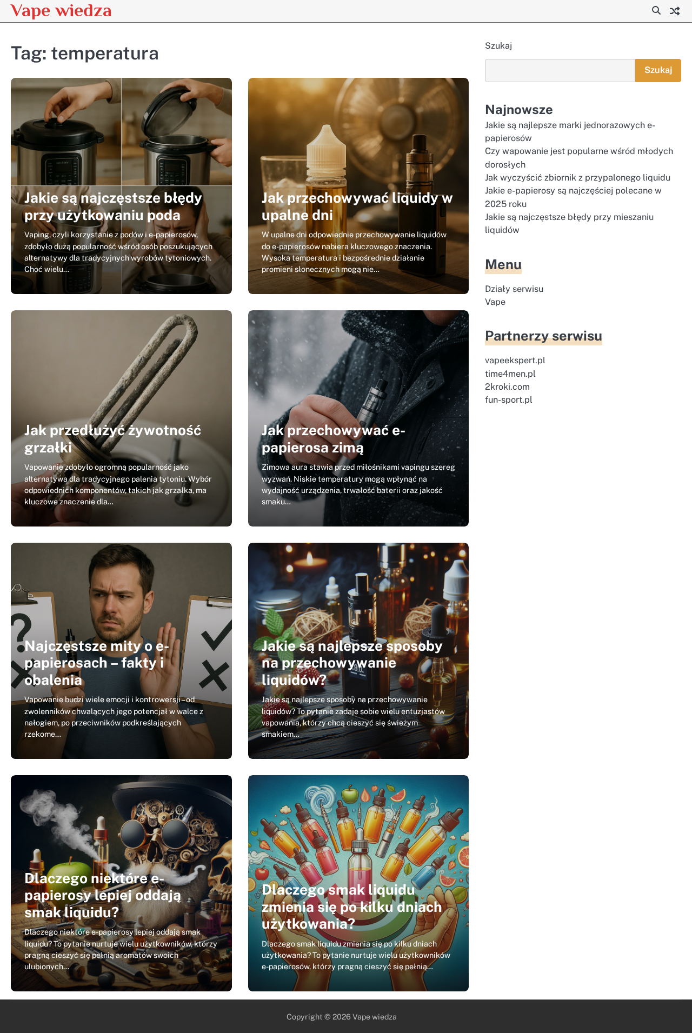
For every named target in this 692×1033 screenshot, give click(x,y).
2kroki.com (507, 387)
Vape (495, 302)
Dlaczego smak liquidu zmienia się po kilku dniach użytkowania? (352, 906)
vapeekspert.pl (515, 360)
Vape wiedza (61, 10)
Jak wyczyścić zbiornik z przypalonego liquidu (577, 177)
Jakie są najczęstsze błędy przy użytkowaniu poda (113, 206)
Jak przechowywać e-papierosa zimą (333, 439)
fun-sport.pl (509, 400)
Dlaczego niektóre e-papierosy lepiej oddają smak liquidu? (102, 895)
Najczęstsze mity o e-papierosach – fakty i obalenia (96, 662)
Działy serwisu (514, 288)
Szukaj (498, 46)
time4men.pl (510, 373)
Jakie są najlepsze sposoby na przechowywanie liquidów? (352, 662)
